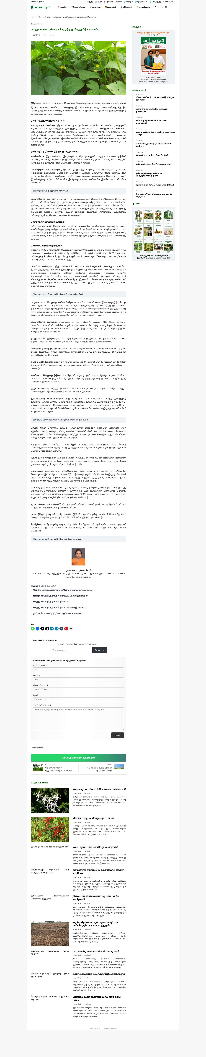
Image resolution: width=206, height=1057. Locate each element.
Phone (40, 685)
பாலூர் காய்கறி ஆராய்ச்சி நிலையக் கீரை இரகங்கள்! (58, 539)
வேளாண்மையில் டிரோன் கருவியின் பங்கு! (99, 768)
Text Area (42, 705)
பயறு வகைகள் (38, 747)
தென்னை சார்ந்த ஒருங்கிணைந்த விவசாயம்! (58, 768)
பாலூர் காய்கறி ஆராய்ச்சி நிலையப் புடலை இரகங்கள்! (59, 294)
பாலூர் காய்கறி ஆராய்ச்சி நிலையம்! (51, 191)
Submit (117, 735)
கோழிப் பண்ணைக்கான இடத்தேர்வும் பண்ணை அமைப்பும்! (61, 420)
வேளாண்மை (36, 24)
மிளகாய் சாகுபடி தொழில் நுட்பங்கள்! (93, 818)
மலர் (123, 229)
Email (35, 695)
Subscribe (99, 650)
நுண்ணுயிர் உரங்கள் (54, 121)
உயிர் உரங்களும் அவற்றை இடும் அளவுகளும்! (98, 974)
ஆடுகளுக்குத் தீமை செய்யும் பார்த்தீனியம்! (155, 185)
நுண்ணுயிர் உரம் (70, 152)
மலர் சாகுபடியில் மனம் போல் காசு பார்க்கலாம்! (99, 789)
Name (40, 665)
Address (36, 675)
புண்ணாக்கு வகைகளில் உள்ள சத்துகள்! (95, 951)
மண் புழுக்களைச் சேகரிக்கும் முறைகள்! (95, 847)
